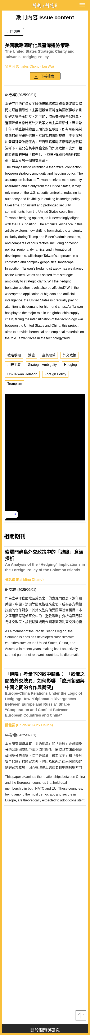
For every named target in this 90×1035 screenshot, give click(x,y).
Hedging (70, 364)
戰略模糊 (14, 355)
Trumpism (14, 383)
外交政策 (69, 355)
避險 (31, 355)
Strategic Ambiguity (42, 364)
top (81, 1015)
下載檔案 (47, 76)
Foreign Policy (55, 374)
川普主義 (14, 364)
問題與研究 (45, 5)
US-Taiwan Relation (22, 374)
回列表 (15, 31)
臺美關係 (48, 355)
